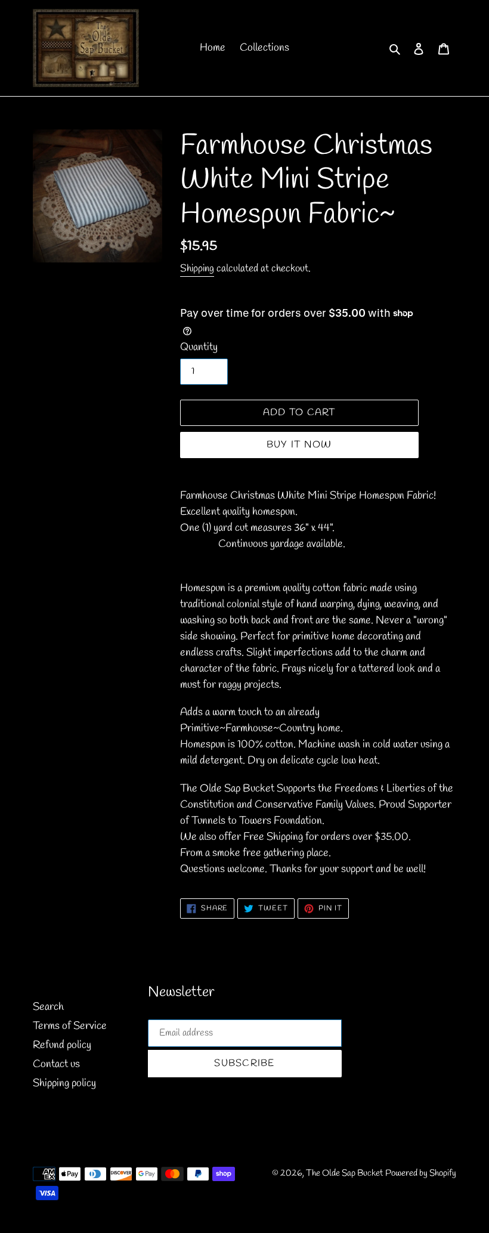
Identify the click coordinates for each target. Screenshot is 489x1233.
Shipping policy (64, 1083)
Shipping (197, 269)
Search (48, 1007)
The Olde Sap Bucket (344, 1173)
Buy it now (299, 444)
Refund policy (62, 1045)
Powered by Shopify (420, 1173)
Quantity (199, 347)
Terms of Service (70, 1026)
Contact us (56, 1064)
